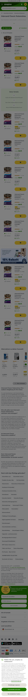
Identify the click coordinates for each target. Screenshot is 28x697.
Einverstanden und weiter (14, 689)
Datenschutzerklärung (16, 681)
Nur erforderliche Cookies (14, 694)
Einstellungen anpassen (14, 685)
